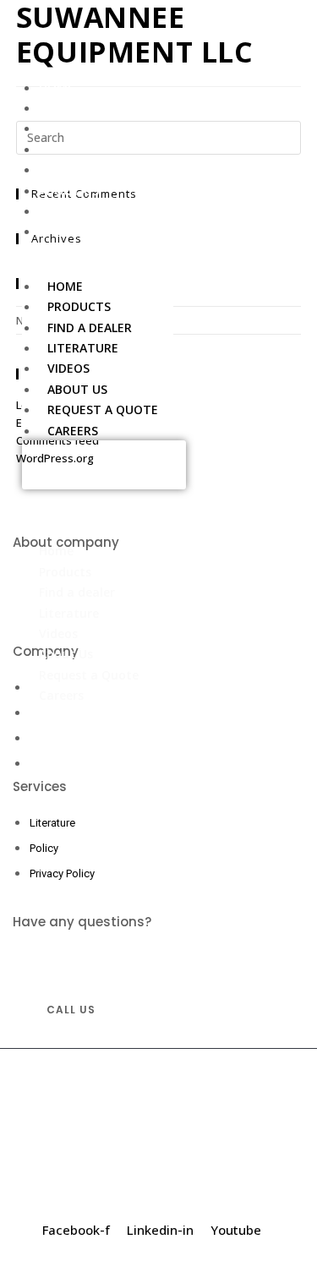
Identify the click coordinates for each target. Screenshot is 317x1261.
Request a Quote (94, 211)
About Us (69, 191)
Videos (60, 169)
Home (56, 87)
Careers (64, 231)
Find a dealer (81, 128)
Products (70, 108)
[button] (104, 464)
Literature (74, 149)
